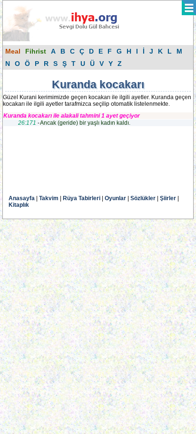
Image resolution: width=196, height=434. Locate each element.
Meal (12, 51)
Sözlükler (143, 198)
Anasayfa (22, 198)
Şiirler (168, 198)
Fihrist (35, 51)
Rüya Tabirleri (81, 198)
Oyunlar (115, 198)
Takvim (49, 198)
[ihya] (70, 39)
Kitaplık (19, 205)
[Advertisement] (79, 164)
